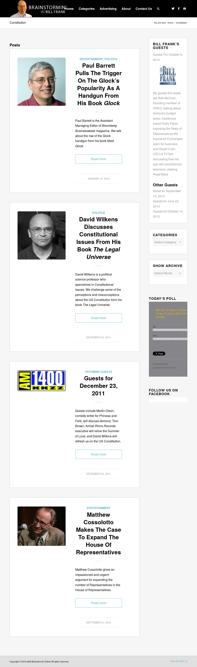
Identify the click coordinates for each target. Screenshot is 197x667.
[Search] (158, 8)
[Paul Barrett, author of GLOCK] (42, 82)
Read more (98, 159)
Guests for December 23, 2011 (99, 385)
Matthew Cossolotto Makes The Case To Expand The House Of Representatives (98, 533)
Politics (110, 59)
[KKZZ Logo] (42, 394)
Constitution (18, 22)
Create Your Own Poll (164, 367)
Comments (160, 364)
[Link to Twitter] (173, 8)
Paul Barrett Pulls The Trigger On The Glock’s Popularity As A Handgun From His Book (98, 84)
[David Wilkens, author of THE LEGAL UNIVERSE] (42, 235)
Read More (160, 174)
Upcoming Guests (98, 372)
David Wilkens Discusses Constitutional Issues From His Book (98, 238)
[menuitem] (69, 8)
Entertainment (91, 59)
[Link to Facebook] (179, 8)
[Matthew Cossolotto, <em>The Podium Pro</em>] (42, 531)
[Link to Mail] (184, 8)
